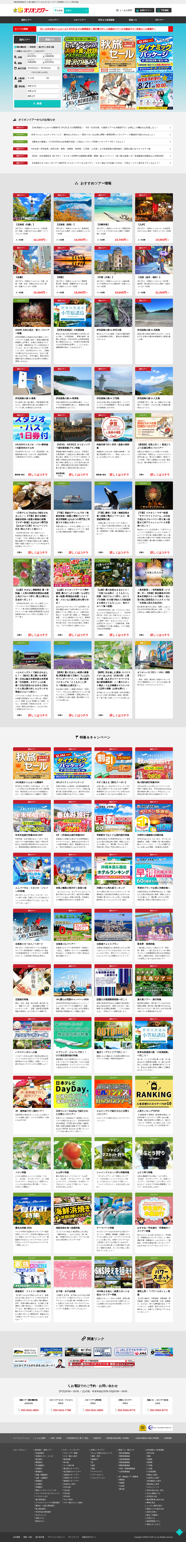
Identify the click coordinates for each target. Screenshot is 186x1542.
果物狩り (94, 1459)
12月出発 (67, 1487)
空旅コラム (40, 1518)
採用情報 (168, 1438)
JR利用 (32, 47)
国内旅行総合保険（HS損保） (118, 1438)
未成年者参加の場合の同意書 (147, 1438)
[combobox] (35, 56)
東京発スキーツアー (71, 1469)
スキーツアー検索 (70, 1453)
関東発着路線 (124, 1456)
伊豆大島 (150, 1453)
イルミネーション (98, 1478)
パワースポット (97, 1475)
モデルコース (41, 1515)
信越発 (122, 1483)
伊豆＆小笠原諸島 (106, 20)
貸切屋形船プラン (153, 1521)
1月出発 (67, 1490)
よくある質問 (126, 10)
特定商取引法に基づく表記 (77, 1438)
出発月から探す (70, 1484)
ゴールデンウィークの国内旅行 (48, 1503)
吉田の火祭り (151, 1512)
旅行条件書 (39, 1537)
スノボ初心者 (69, 1465)
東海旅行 (39, 1472)
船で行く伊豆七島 (46, 47)
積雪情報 (67, 1459)
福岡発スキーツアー (71, 1481)
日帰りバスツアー (24, 51)
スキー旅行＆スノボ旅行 (73, 1503)
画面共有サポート (89, 1537)
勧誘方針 (97, 1438)
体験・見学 (95, 1456)
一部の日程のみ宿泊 (39, 72)
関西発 (122, 1480)
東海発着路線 (124, 1462)
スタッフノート (153, 1487)
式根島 (149, 1459)
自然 (93, 1465)
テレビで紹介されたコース (101, 1453)
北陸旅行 (39, 1469)
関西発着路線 (124, 1465)
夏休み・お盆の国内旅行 (45, 1506)
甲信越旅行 (40, 1465)
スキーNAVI (68, 1500)
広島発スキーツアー (71, 1478)
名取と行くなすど (153, 1524)
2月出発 (67, 1493)
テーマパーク (96, 1472)
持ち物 (66, 1462)
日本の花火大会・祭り (155, 1490)
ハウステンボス (42, 1496)
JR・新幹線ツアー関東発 (128, 1477)
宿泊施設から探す (154, 1481)
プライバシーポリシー (56, 1537)
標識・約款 (27, 1537)
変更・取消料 (56, 1438)
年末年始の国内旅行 (43, 1512)
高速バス (133, 20)
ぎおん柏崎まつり (153, 1493)
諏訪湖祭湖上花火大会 (155, 1500)
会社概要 (16, 1537)
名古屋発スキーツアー (72, 1472)
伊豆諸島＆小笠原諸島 (155, 1450)
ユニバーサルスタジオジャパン (48, 1493)
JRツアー (159, 20)
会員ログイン (145, 10)
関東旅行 (39, 1462)
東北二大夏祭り (152, 1515)
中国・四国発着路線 (127, 1469)
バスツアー (53, 20)
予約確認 (165, 10)
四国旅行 (39, 1481)
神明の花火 (150, 1503)
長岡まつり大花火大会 (155, 1509)
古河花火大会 (151, 1496)
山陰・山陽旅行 (42, 1478)
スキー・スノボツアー (71, 1450)
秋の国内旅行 (41, 1509)
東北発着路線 (124, 1453)
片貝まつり (150, 1518)
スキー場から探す (70, 1456)
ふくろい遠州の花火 (154, 1506)
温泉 (93, 1469)
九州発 (122, 1486)
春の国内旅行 (41, 1500)
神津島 (149, 1462)
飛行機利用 (21, 47)
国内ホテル (40, 1521)
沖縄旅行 (39, 1487)
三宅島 (149, 1465)
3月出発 (67, 1496)
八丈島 (149, 1469)
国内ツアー (27, 20)
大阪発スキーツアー (71, 1475)
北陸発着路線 (124, 1459)
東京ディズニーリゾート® (46, 1490)
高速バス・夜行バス (126, 1450)
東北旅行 (39, 1459)
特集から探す (152, 1475)
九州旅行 (39, 1484)
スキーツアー (80, 20)
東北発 (122, 1489)
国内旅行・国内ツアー (43, 1450)
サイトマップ (73, 1537)
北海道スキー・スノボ (44, 1456)
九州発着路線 (124, 1472)
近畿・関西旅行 (42, 1475)
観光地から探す (153, 1484)
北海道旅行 (40, 1453)
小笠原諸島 (151, 1472)
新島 (149, 1456)
